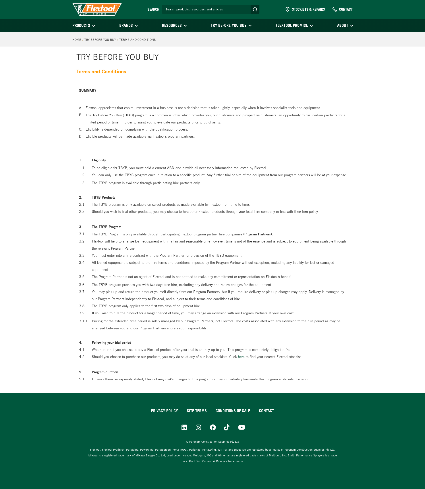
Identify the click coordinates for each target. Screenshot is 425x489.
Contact (266, 410)
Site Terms (197, 410)
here (241, 357)
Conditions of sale (233, 410)
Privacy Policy (164, 410)
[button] (83, 25)
